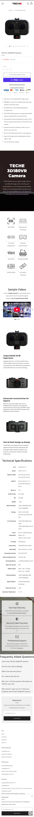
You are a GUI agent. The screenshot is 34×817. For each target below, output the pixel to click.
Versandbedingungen (7, 765)
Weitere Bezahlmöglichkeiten (17, 84)
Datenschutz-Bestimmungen (9, 771)
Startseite (11, 10)
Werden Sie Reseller (7, 754)
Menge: (4, 66)
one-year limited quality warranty (18, 613)
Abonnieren (17, 718)
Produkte (4, 737)
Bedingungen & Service (8, 774)
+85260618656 (5, 785)
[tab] (9, 46)
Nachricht (4, 740)
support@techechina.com (8, 782)
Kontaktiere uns (6, 751)
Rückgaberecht (6, 768)
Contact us (20, 648)
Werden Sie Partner (7, 757)
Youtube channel (12, 293)
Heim (3, 734)
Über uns (4, 742)
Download (21, 584)
